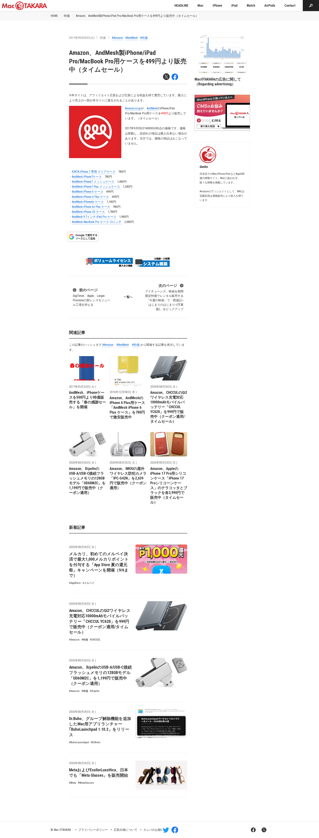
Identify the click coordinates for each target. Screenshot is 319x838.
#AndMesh (131, 38)
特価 (67, 16)
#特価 (144, 38)
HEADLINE (181, 5)
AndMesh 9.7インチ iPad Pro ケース (94, 217)
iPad (234, 5)
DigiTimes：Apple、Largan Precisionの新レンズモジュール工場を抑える (91, 297)
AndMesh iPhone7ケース (87, 176)
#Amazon (117, 38)
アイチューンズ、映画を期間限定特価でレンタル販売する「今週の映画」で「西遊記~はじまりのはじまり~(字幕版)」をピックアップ (164, 297)
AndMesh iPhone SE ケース (88, 212)
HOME (54, 16)
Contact (289, 5)
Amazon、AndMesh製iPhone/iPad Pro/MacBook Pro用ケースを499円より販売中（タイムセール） (137, 16)
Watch (251, 5)
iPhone (217, 5)
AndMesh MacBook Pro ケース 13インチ (96, 222)
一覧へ (128, 297)
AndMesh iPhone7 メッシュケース (93, 181)
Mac (200, 5)
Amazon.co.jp (133, 108)
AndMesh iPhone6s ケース (88, 202)
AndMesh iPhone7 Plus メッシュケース (96, 186)
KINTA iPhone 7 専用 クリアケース (93, 171)
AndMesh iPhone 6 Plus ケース (90, 197)
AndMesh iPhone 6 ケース (87, 191)
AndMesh (152, 108)
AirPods (269, 5)
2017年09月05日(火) (82, 38)
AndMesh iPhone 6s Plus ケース (91, 207)
